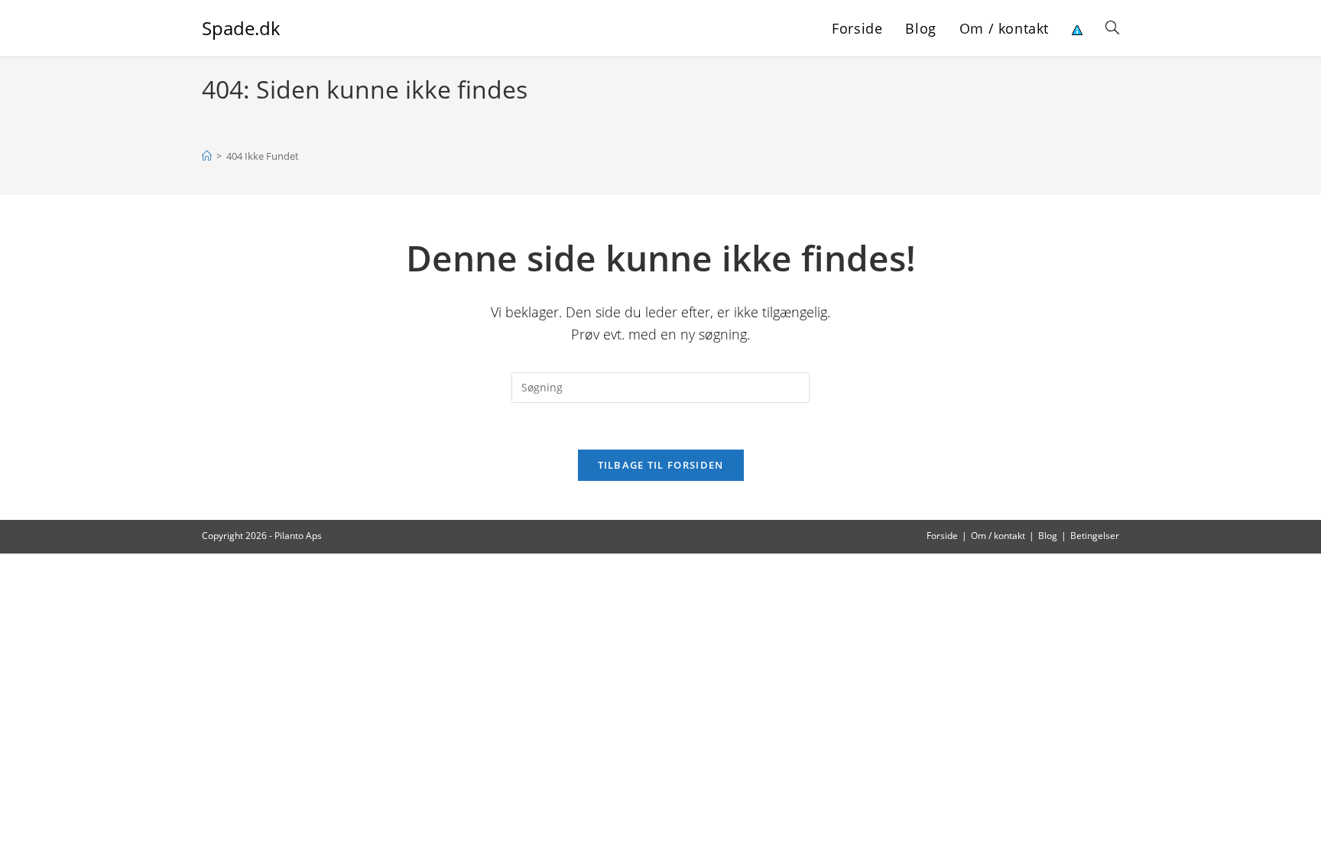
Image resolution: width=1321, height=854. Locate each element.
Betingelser (1094, 535)
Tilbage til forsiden (661, 465)
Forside (942, 535)
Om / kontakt (998, 535)
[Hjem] (207, 156)
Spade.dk (241, 28)
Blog (1047, 535)
